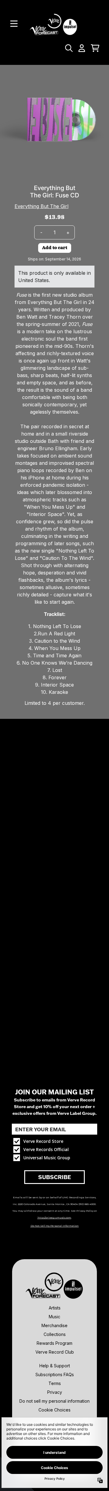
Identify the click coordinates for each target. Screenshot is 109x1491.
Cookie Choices (54, 1409)
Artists (55, 1307)
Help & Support (54, 1365)
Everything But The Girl (41, 206)
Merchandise (54, 1325)
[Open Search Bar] (68, 48)
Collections (55, 1334)
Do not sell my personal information (54, 1401)
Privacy (54, 1392)
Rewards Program (54, 1343)
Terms (54, 1383)
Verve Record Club (54, 1352)
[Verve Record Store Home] (54, 24)
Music (54, 1316)
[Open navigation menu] (14, 23)
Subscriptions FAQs (54, 1374)
